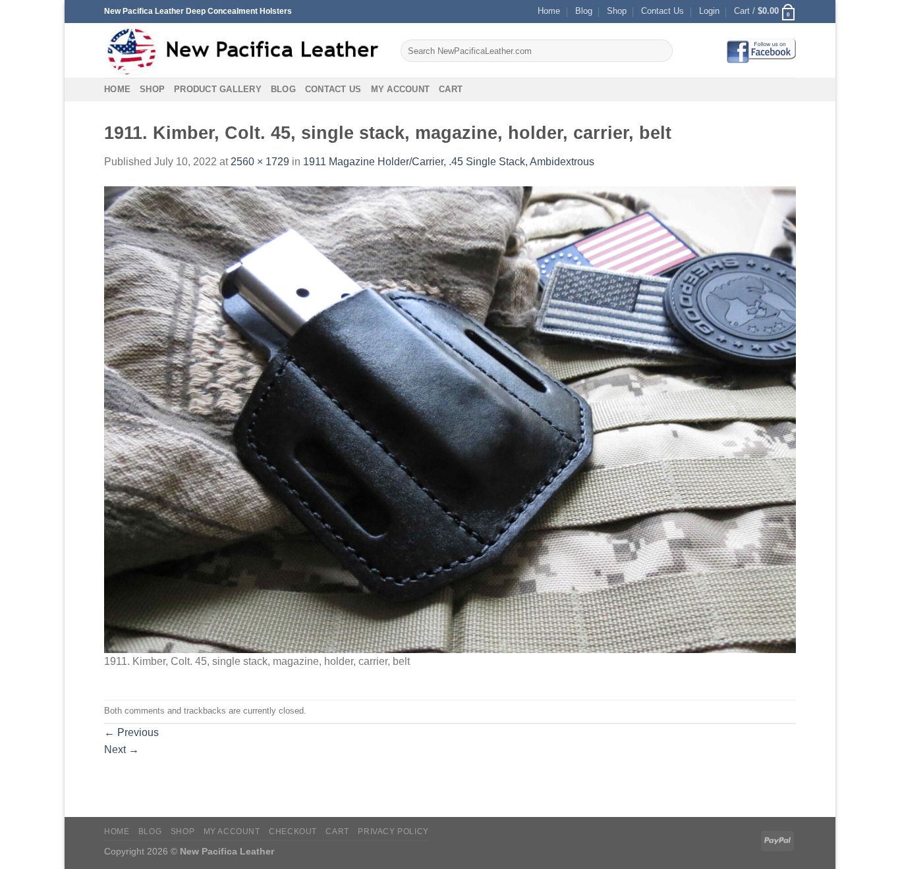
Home (549, 11)
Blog (583, 11)
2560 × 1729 (260, 161)
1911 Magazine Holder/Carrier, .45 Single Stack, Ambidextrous (448, 161)
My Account (400, 89)
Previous (131, 732)
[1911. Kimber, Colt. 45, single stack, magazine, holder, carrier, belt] (450, 419)
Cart (451, 89)
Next (121, 749)
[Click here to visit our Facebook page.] (761, 50)
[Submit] (660, 51)
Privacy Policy (393, 831)
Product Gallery (218, 89)
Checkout (293, 831)
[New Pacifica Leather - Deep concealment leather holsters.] (242, 50)
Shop (617, 11)
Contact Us (662, 11)
